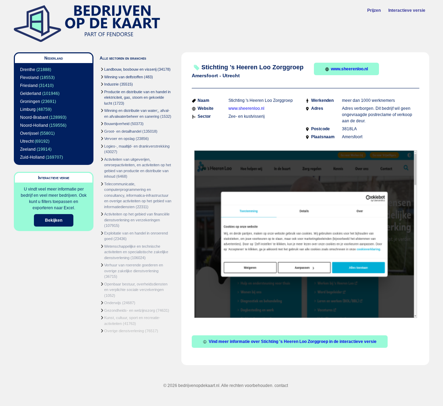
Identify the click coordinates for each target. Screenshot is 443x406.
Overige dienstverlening (124, 331)
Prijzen (374, 10)
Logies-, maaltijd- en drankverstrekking (137, 146)
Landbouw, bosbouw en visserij (130, 69)
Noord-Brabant (34, 117)
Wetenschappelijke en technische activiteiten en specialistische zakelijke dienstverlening (136, 252)
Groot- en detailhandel (122, 131)
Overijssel (29, 133)
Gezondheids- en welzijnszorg (129, 310)
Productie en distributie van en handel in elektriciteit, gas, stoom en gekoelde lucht (137, 97)
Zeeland (28, 149)
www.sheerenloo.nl (349, 69)
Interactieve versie (406, 10)
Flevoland (29, 77)
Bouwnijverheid (116, 124)
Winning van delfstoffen (123, 77)
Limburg (28, 109)
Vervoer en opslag (119, 138)
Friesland (29, 85)
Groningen (30, 101)
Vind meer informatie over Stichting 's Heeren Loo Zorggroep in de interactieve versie (293, 341)
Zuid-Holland (32, 157)
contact (281, 385)
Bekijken (53, 220)
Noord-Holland (34, 125)
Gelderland (30, 93)
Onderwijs (112, 303)
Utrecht (27, 141)
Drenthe (27, 69)
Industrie (111, 84)
